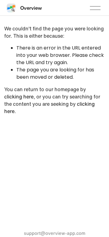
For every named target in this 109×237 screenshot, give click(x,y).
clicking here (19, 96)
